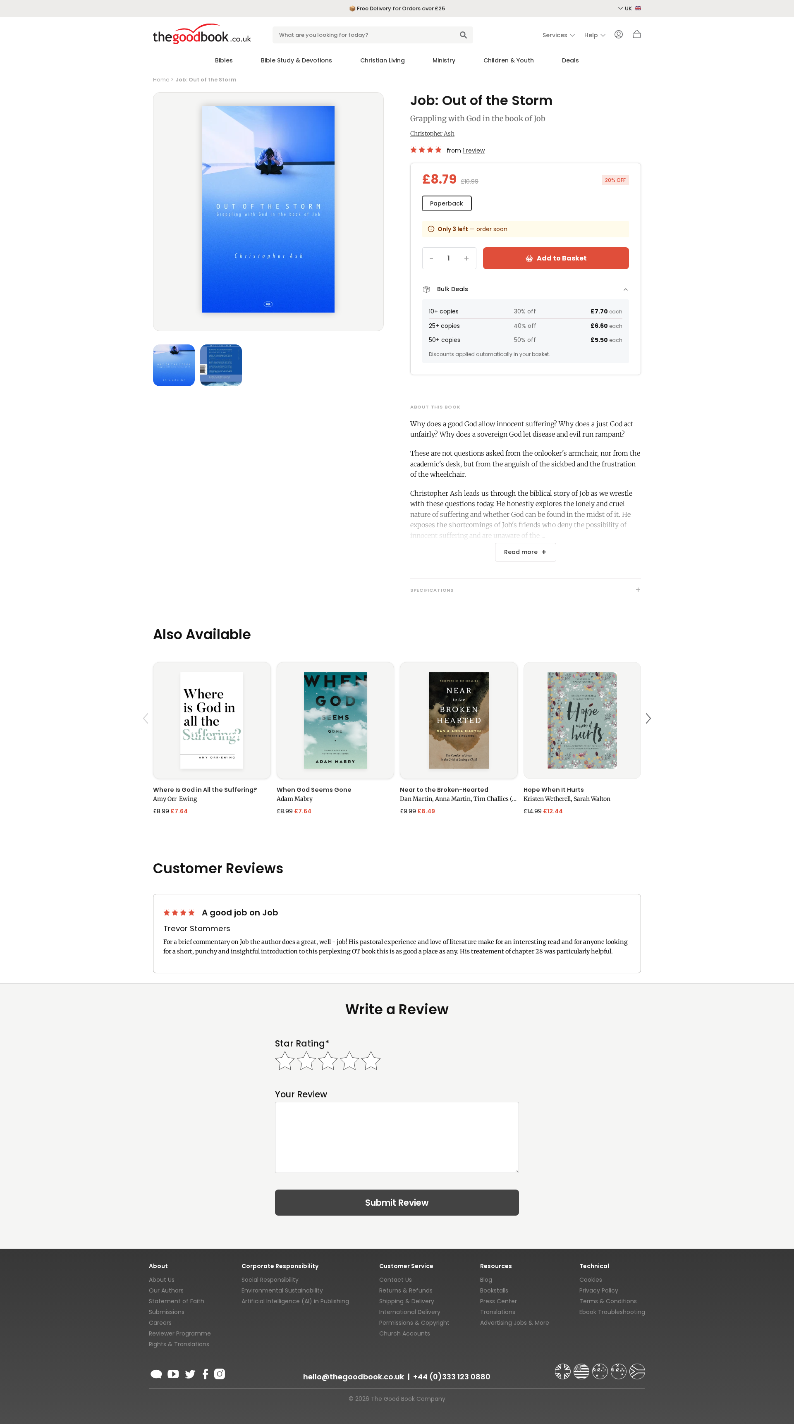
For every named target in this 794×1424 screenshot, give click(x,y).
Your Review (301, 1094)
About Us (162, 1280)
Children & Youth (508, 60)
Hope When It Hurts (554, 790)
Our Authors (166, 1290)
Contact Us (395, 1280)
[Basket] (637, 36)
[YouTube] (173, 1373)
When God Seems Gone (314, 790)
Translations (497, 1312)
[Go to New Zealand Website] (619, 1368)
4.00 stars (426, 149)
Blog (486, 1280)
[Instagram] (218, 1373)
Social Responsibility (270, 1280)
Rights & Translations (179, 1344)
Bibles (224, 60)
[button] (147, 738)
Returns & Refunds (406, 1290)
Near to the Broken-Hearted (444, 790)
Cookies (590, 1280)
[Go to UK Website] (563, 1368)
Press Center (498, 1301)
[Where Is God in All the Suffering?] (212, 720)
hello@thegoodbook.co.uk (353, 1376)
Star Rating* (302, 1043)
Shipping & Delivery (406, 1301)
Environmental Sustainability (282, 1290)
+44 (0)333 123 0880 (451, 1376)
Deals (570, 60)
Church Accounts (404, 1333)
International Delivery (409, 1312)
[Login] (619, 35)
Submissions (166, 1312)
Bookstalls (494, 1290)
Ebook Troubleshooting (612, 1312)
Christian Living (382, 60)
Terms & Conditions (608, 1301)
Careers (160, 1323)
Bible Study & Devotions (296, 60)
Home (161, 79)
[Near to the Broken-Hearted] (459, 720)
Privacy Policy (598, 1290)
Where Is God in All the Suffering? (205, 790)
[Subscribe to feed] (156, 1373)
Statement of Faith (176, 1301)
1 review (474, 150)
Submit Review (397, 1203)
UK (629, 8)
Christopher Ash (432, 133)
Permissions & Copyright (414, 1323)
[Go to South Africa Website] (637, 1368)
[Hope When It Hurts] (582, 720)
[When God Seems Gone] (335, 720)
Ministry (444, 60)
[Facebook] (205, 1373)
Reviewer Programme (180, 1333)
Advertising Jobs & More (514, 1323)
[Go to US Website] (582, 1368)
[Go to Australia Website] (601, 1368)
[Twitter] (189, 1373)
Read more (521, 552)
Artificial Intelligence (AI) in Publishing (295, 1301)
